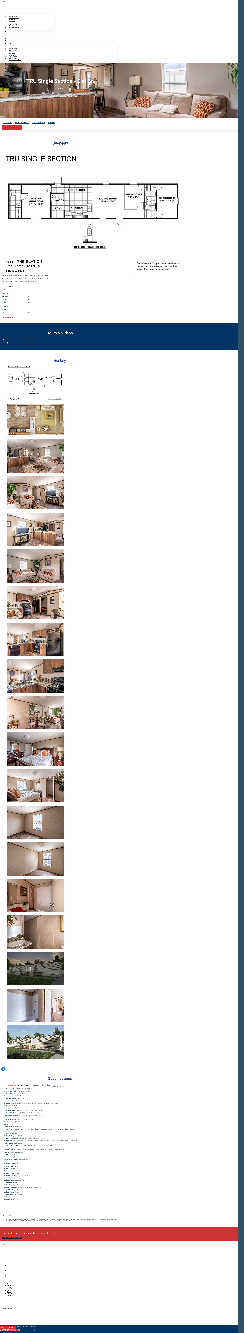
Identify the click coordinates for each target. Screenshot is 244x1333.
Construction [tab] (12, 1085)
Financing (9, 1270)
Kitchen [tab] (48, 1085)
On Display (10, 1268)
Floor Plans (11, 12)
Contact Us (11, 40)
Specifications (38, 123)
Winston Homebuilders (15, 27)
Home (45, 97)
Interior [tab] (28, 1085)
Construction (11, 1273)
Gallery (51, 123)
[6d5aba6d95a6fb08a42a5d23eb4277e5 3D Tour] (18, 339)
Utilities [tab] (35, 1085)
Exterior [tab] (21, 1085)
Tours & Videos (22, 123)
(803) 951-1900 (7, 1309)
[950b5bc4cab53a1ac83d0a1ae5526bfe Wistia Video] (23, 343)
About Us (9, 1278)
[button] (25, 286)
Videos (9, 1275)
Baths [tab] (42, 1085)
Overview (7, 123)
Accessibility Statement (35, 1331)
